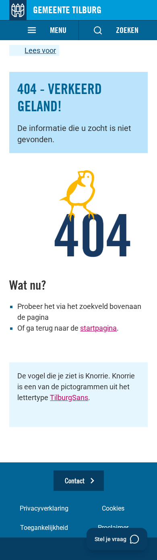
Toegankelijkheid (44, 527)
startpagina (98, 328)
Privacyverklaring (44, 508)
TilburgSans (69, 397)
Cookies (113, 508)
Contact (75, 480)
